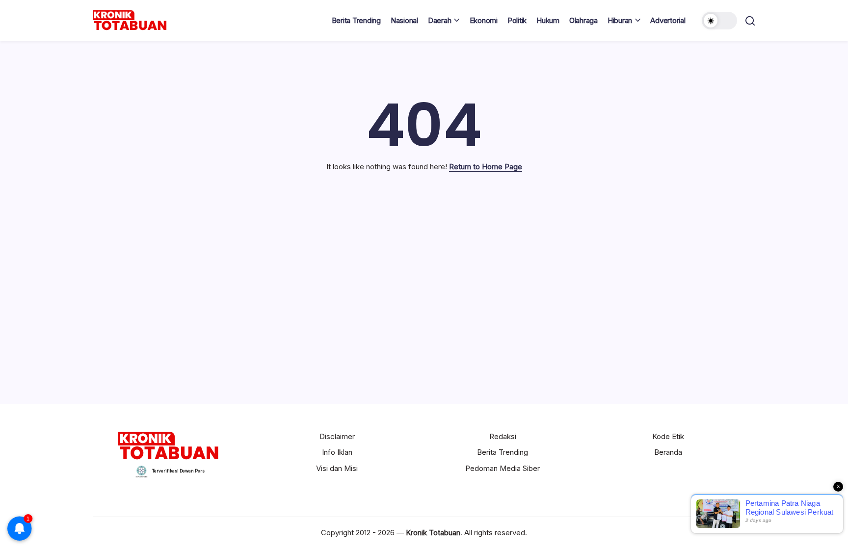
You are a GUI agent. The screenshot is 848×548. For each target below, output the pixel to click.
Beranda (668, 452)
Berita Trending (502, 452)
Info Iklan (337, 452)
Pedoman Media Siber (502, 468)
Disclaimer (337, 436)
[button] (719, 20)
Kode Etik (668, 436)
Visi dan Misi (337, 468)
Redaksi (502, 436)
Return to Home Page (485, 166)
